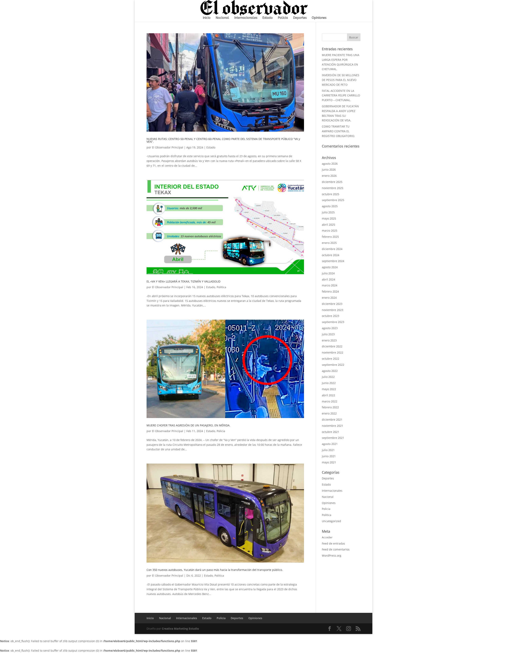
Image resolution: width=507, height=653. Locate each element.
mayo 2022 (329, 389)
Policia (283, 18)
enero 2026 (329, 176)
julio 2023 (328, 334)
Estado (267, 18)
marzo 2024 (329, 285)
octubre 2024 (330, 255)
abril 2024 (328, 279)
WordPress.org (331, 555)
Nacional (222, 18)
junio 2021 (329, 456)
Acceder (327, 537)
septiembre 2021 (333, 438)
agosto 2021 (330, 444)
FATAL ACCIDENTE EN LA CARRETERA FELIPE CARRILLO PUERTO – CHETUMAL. (341, 95)
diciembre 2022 (332, 346)
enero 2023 (329, 340)
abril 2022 (328, 395)
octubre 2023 (330, 316)
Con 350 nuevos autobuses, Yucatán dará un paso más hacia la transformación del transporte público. (215, 570)
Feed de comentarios (336, 549)
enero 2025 (329, 243)
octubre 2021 (330, 432)
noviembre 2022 (332, 352)
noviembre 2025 (332, 188)
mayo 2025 (329, 218)
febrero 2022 (330, 407)
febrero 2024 (330, 291)
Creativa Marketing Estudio (180, 628)
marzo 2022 (329, 401)
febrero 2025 (330, 237)
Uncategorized (331, 521)
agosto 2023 (330, 328)
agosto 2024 (330, 267)
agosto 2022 (330, 371)
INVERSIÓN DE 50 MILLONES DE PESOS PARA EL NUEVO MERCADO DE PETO (340, 79)
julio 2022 (328, 377)
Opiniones (319, 18)
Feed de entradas (333, 543)
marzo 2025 (329, 230)
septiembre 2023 (333, 322)
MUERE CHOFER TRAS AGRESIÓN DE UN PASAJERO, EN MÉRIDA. (188, 425)
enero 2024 (329, 297)
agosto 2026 (330, 163)
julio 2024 (328, 273)
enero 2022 (329, 413)
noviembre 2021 (332, 426)
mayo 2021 (329, 462)
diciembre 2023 (332, 304)
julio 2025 (328, 212)
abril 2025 (328, 224)
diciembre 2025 (332, 182)
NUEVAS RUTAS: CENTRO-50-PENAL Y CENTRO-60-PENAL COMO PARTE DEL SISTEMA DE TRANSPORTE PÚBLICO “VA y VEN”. (223, 140)
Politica (221, 287)
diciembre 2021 (332, 419)
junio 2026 (329, 169)
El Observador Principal (167, 147)
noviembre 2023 (332, 310)
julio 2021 (328, 450)
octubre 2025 (330, 194)
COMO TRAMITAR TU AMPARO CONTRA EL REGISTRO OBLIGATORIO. (338, 131)
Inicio (207, 18)
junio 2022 (329, 383)
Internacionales (245, 18)
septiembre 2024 (333, 261)
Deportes (300, 18)
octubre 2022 (330, 358)
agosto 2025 (330, 206)
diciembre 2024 (332, 249)
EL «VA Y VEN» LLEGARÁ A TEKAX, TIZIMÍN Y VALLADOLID (183, 281)
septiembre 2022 (333, 365)
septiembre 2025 (333, 200)
